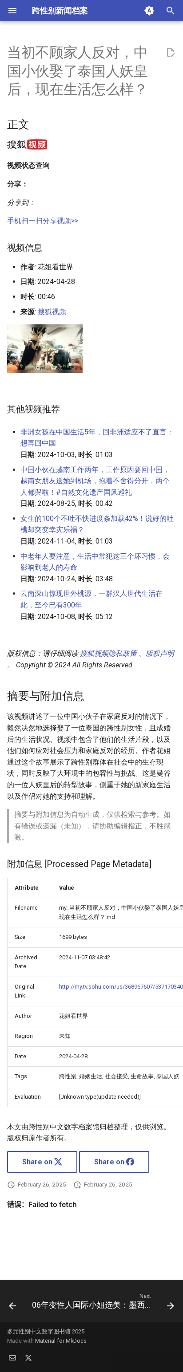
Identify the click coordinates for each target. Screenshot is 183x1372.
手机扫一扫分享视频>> (42, 221)
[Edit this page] (170, 53)
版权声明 (160, 653)
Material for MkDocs (61, 1340)
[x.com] (28, 1358)
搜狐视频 (52, 312)
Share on (38, 1162)
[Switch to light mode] (149, 11)
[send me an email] (12, 1358)
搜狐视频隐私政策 (108, 653)
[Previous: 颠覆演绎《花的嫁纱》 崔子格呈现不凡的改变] (12, 1303)
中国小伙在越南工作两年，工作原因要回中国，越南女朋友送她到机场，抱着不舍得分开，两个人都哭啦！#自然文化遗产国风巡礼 (95, 481)
